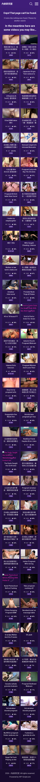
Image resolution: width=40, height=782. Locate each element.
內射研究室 (7, 3)
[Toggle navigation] (36, 4)
